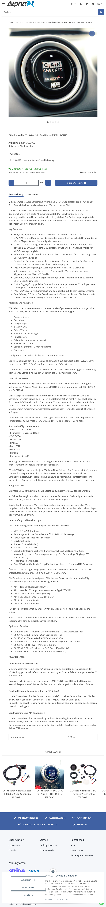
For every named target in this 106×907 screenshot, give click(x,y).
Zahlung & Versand (49, 845)
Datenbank (22, 464)
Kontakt (12, 850)
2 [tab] (50, 122)
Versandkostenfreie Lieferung (39, 160)
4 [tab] (55, 122)
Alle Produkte (26, 145)
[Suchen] (101, 12)
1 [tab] (48, 122)
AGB (73, 845)
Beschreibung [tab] (16, 194)
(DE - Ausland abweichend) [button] (35, 172)
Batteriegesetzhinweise (82, 855)
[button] (81, 4)
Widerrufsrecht (47, 850)
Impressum (50, 899)
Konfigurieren (28, 887)
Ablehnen (28, 895)
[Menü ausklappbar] (3, 1)
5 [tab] (58, 122)
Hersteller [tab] (33, 194)
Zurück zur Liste (16, 22)
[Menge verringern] (11, 183)
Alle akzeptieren (28, 880)
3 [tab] (53, 122)
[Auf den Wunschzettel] (92, 33)
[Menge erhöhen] (48, 183)
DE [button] (71, 4)
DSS (54, 402)
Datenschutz (62, 899)
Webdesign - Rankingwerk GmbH (23, 904)
